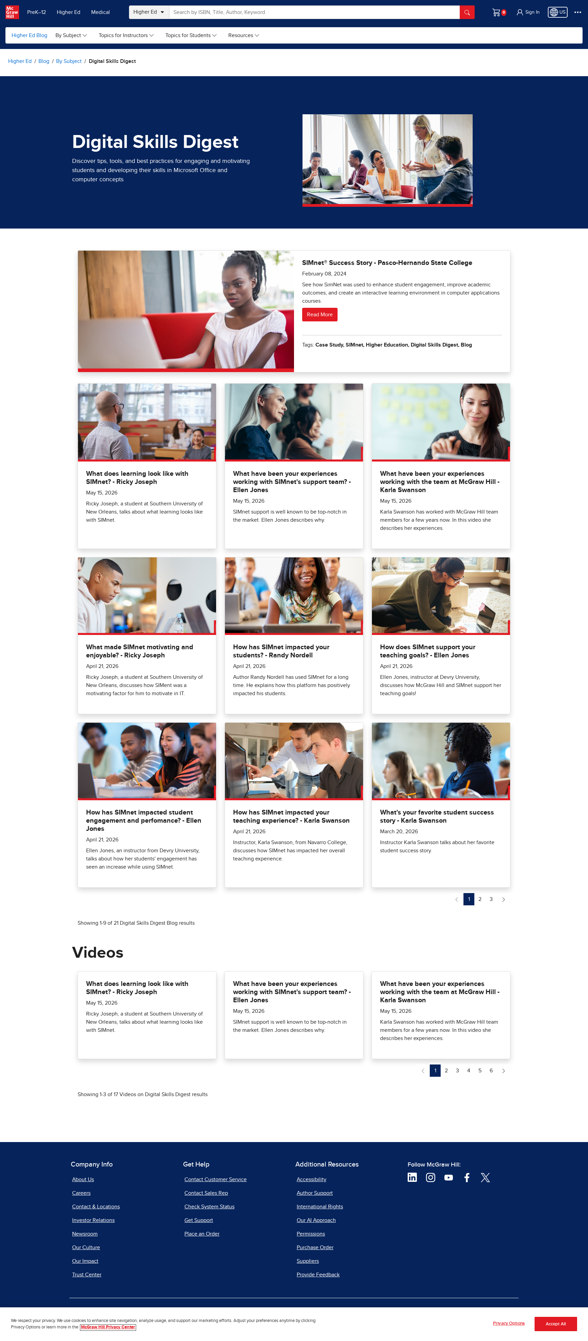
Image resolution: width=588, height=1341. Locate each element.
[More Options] (578, 12)
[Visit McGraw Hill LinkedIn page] (412, 1177)
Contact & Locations (96, 1206)
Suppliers (308, 1261)
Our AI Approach (316, 1220)
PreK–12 (36, 12)
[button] (527, 12)
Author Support (315, 1193)
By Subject (68, 35)
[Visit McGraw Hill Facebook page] (467, 1177)
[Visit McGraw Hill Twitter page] (485, 1177)
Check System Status (209, 1206)
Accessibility (311, 1179)
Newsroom (85, 1234)
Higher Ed (68, 12)
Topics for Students (188, 35)
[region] (294, 1324)
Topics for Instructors (123, 35)
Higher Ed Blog (29, 35)
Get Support (198, 1220)
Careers (81, 1193)
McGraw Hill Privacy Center (108, 1327)
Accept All (556, 1324)
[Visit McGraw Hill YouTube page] (448, 1177)
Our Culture (86, 1247)
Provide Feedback (318, 1274)
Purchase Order (315, 1247)
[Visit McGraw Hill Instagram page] (430, 1177)
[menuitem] (72, 35)
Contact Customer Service (215, 1179)
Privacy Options (509, 1323)
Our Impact (85, 1261)
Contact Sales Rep (206, 1193)
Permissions (311, 1234)
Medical (100, 12)
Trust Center (86, 1274)
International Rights (320, 1206)
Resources (240, 35)
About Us (83, 1179)
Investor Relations (93, 1220)
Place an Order (201, 1234)
